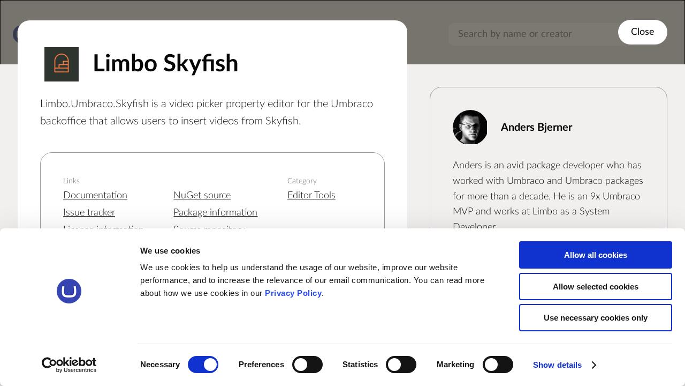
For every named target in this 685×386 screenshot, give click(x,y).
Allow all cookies (595, 254)
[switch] (307, 364)
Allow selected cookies (595, 286)
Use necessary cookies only (596, 317)
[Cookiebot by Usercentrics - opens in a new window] (69, 365)
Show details (557, 364)
